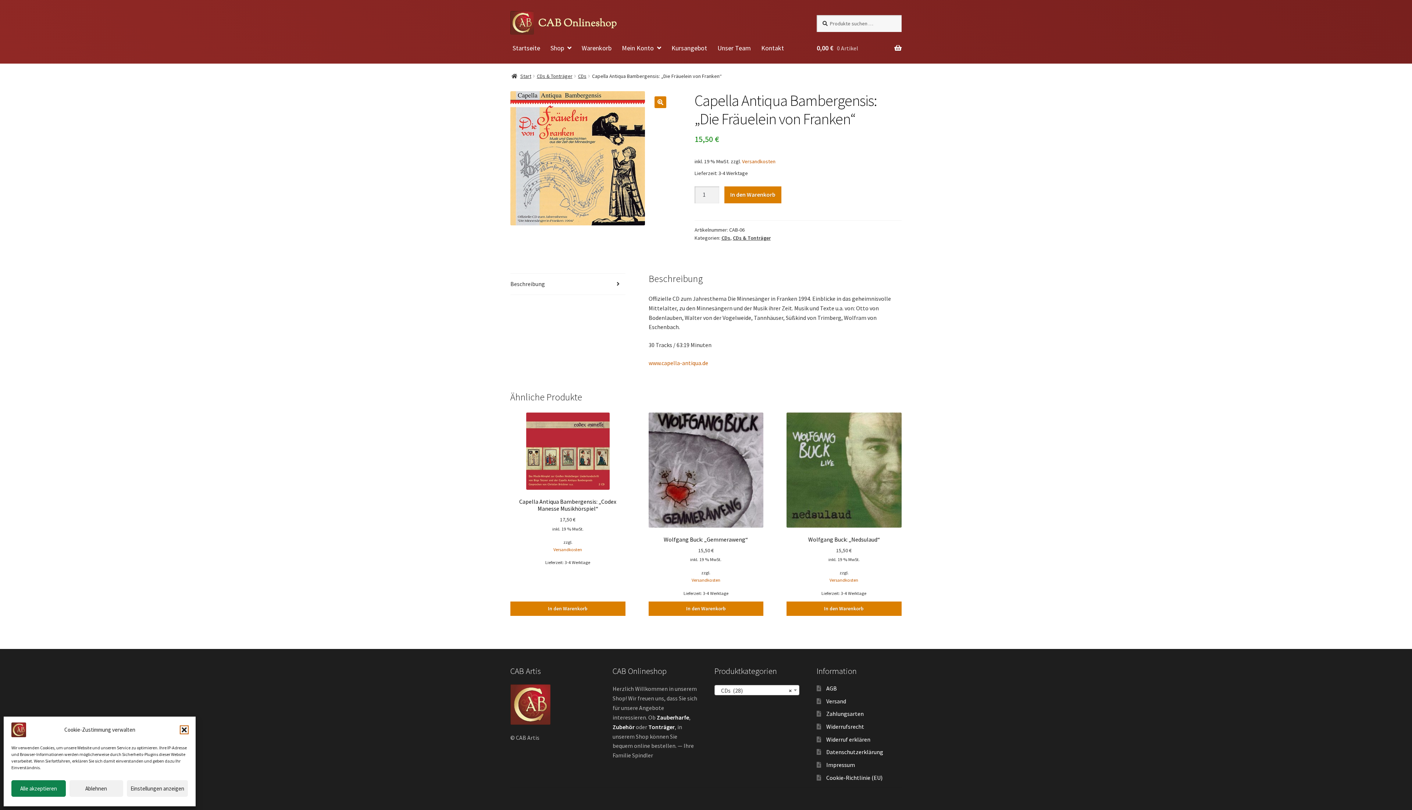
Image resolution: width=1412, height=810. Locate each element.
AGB (831, 688)
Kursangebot (689, 48)
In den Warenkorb (752, 194)
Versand (836, 701)
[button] (184, 730)
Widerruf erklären (848, 739)
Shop (557, 48)
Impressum (840, 764)
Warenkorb (596, 48)
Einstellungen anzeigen (157, 788)
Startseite (526, 48)
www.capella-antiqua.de (678, 363)
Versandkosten (758, 161)
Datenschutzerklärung (854, 752)
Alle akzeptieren (38, 788)
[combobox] (756, 690)
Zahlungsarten (845, 713)
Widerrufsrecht (845, 726)
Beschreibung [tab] (527, 284)
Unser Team (734, 48)
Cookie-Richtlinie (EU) (854, 777)
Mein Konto (638, 48)
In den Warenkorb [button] (568, 608)
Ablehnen (96, 788)
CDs (582, 76)
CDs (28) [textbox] (755, 690)
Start (525, 76)
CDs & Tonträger (555, 76)
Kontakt (772, 48)
